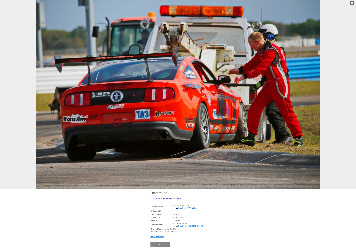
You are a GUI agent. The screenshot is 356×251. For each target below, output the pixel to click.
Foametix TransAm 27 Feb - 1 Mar (168, 198)
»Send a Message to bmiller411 (163, 229)
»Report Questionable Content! (163, 231)
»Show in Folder (157, 236)
